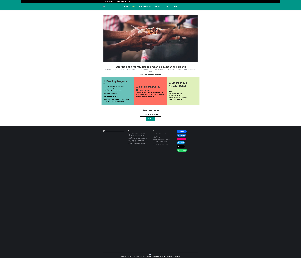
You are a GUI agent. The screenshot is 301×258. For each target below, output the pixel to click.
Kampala (149, 256)
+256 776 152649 (109, 1)
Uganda (153, 256)
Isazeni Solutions (176, 256)
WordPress (163, 256)
